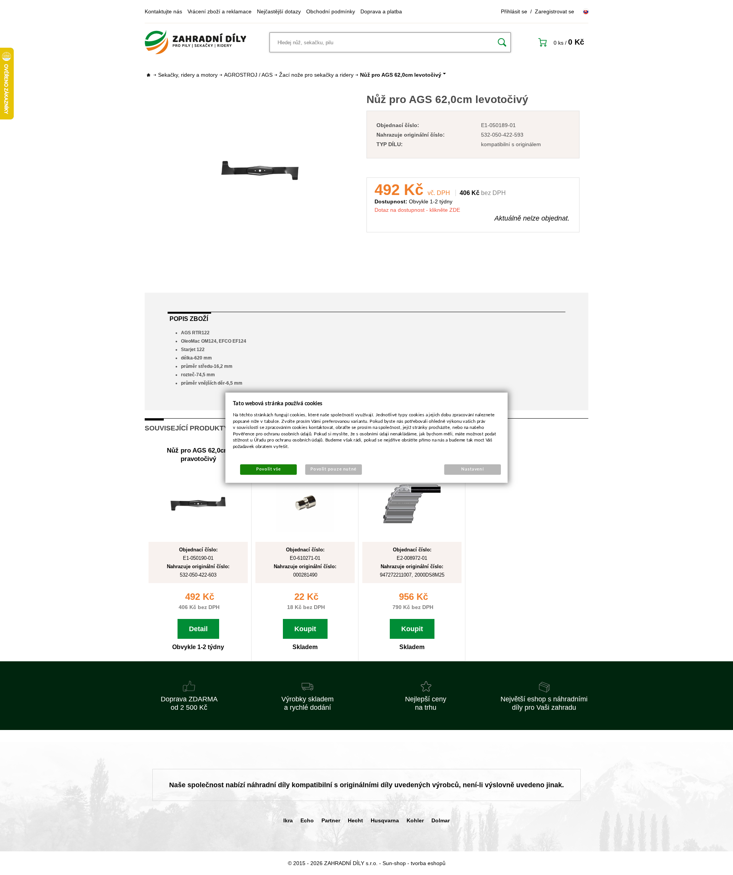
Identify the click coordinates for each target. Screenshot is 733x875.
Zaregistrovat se (554, 11)
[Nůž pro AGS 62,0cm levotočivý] (259, 170)
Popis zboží (189, 319)
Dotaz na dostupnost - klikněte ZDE (417, 210)
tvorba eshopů (428, 863)
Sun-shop (394, 863)
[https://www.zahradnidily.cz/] (195, 42)
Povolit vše (268, 469)
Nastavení (472, 469)
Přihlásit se (514, 11)
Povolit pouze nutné (333, 469)
